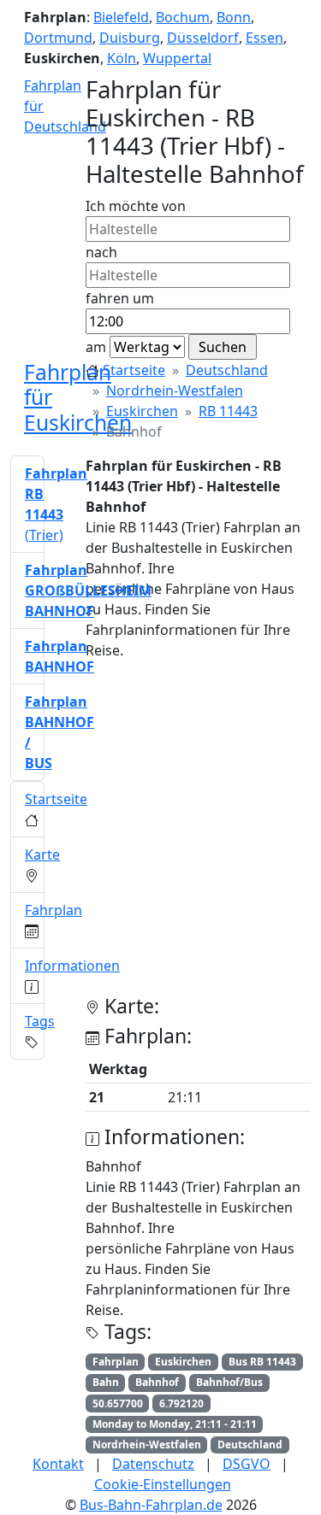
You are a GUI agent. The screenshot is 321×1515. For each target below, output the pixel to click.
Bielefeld (121, 17)
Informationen (72, 965)
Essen (264, 37)
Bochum (183, 17)
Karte (42, 854)
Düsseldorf (203, 37)
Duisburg (129, 37)
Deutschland (227, 370)
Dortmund (58, 37)
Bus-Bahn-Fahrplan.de (151, 1504)
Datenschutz (153, 1463)
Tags (40, 1021)
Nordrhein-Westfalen (174, 390)
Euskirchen (142, 411)
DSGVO (246, 1463)
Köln (121, 58)
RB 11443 (228, 411)
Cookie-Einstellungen (162, 1484)
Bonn (234, 17)
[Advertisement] (160, 834)
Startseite (134, 370)
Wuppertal (177, 58)
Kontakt (58, 1463)
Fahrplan (53, 910)
